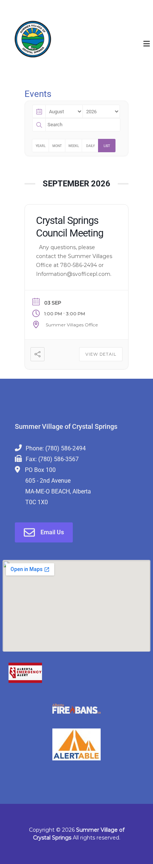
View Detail (100, 354)
